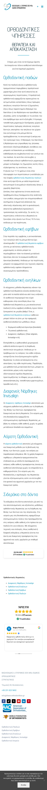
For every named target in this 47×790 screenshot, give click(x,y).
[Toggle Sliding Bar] (38, 6)
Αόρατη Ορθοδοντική (20, 436)
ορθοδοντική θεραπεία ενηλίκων (17, 315)
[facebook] (4, 701)
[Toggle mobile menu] (42, 6)
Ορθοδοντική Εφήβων (17, 590)
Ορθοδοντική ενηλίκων (22, 280)
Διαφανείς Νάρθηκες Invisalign (20, 393)
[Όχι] (44, 780)
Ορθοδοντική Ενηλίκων (17, 587)
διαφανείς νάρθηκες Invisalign (18, 403)
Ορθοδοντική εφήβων (21, 229)
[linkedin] (24, 701)
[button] (23, 553)
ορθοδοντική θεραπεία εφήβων (30, 243)
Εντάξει (23, 785)
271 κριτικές (26, 615)
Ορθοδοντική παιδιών (20, 77)
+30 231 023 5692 (9, 690)
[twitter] (14, 701)
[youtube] (19, 701)
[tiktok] (9, 701)
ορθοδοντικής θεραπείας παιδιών (27, 178)
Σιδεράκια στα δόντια (20, 494)
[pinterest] (29, 701)
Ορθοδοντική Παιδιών (17, 593)
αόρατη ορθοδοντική (13, 444)
